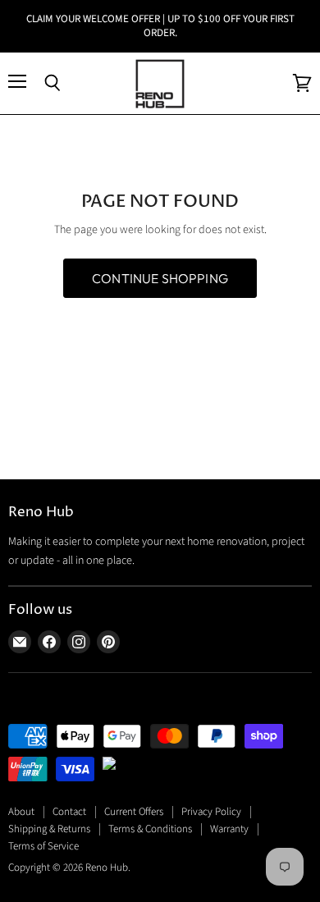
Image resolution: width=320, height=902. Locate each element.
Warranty (229, 829)
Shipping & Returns (49, 829)
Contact (69, 811)
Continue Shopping (160, 278)
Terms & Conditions (150, 829)
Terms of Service (43, 846)
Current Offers (133, 811)
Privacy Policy (211, 811)
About (21, 811)
